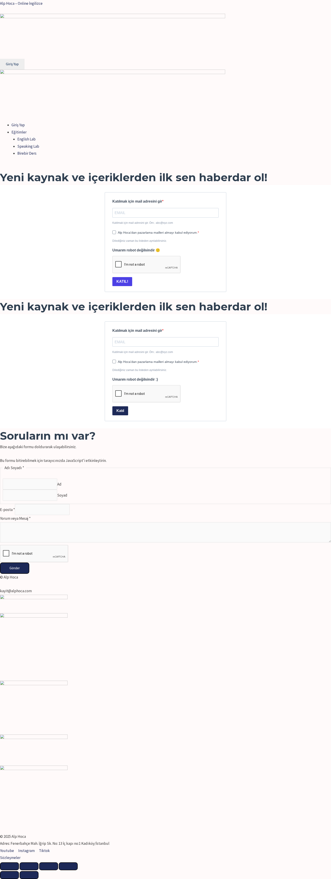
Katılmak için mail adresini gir (137, 201)
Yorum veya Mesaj (15, 518)
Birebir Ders (26, 153)
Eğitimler (19, 132)
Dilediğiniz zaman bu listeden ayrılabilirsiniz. (139, 240)
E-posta (7, 509)
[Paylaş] (29, 866)
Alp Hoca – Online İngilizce (21, 3)
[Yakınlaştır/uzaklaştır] (68, 866)
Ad (59, 484)
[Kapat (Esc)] (9, 866)
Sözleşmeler (10, 857)
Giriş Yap (18, 124)
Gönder (14, 568)
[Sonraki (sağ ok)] (29, 875)
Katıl (120, 411)
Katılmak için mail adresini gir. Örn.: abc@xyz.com (142, 222)
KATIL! (122, 281)
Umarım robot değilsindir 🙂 (136, 250)
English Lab (26, 139)
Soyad (62, 495)
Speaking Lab (28, 146)
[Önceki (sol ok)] (9, 875)
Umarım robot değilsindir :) (135, 379)
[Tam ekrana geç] (48, 866)
